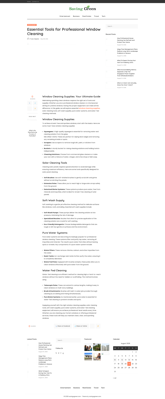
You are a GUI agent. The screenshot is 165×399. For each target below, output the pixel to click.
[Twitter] (35, 103)
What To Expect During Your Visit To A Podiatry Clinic (45, 373)
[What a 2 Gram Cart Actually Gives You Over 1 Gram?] (110, 85)
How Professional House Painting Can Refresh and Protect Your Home (126, 40)
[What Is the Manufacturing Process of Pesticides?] (32, 124)
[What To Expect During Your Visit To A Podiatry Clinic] (110, 62)
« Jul (114, 378)
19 (122, 364)
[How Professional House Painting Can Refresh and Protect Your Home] (110, 41)
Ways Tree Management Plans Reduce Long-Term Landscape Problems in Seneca (127, 51)
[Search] (136, 16)
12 (122, 360)
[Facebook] (29, 103)
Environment (32, 25)
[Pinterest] (29, 108)
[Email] (35, 108)
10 (115, 360)
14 (129, 360)
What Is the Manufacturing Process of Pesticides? (32, 133)
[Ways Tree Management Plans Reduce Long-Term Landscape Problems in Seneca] (110, 52)
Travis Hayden (34, 38)
